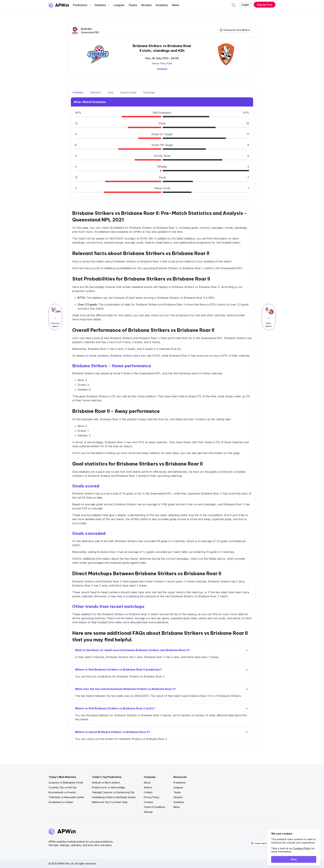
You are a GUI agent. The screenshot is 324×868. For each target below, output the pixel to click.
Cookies (148, 802)
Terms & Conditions (154, 807)
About (147, 782)
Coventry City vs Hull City (63, 787)
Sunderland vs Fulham (61, 802)
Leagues (118, 5)
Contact (148, 792)
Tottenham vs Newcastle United (66, 797)
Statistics (100, 5)
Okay (294, 859)
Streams (146, 5)
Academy (162, 5)
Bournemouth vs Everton (62, 792)
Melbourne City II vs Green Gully (110, 802)
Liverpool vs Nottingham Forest (66, 782)
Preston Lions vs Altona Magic (108, 787)
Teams (132, 5)
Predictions (80, 5)
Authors (148, 787)
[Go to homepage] (59, 5)
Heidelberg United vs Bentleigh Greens (114, 797)
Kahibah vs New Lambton (106, 782)
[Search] (233, 5)
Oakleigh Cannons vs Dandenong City (113, 792)
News (175, 5)
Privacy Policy (151, 797)
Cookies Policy (302, 848)
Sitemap (148, 811)
